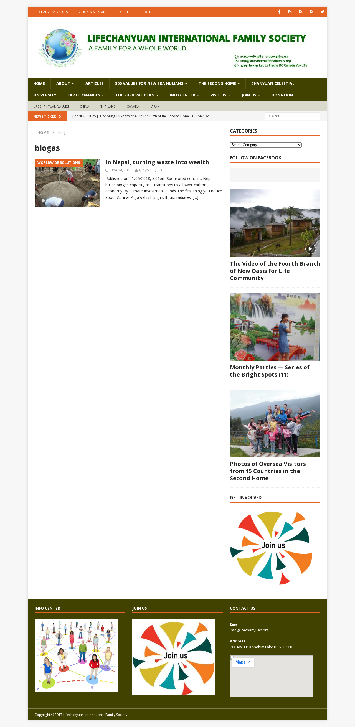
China (84, 106)
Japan (155, 106)
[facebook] (279, 12)
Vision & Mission (92, 12)
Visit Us (218, 95)
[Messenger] (301, 12)
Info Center (182, 95)
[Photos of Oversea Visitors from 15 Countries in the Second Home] (275, 423)
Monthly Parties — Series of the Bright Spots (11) (270, 371)
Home (39, 83)
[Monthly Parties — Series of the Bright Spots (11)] (275, 327)
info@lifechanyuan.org (249, 629)
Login (146, 12)
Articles (94, 83)
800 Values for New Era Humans (149, 83)
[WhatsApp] (290, 12)
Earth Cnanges (83, 95)
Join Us (249, 95)
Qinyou (145, 169)
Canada (133, 106)
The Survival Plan (134, 95)
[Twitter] (322, 12)
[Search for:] (292, 116)
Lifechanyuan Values (50, 12)
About (63, 83)
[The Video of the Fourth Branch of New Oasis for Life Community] (275, 223)
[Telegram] (311, 12)
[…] (195, 197)
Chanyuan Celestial (273, 83)
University (45, 95)
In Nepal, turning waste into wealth (157, 162)
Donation (282, 95)
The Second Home (217, 83)
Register (123, 12)
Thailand (108, 106)
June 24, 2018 (120, 169)
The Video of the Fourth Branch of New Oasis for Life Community (275, 271)
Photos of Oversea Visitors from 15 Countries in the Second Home (268, 471)
